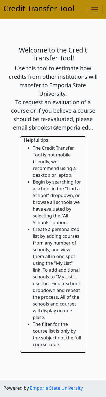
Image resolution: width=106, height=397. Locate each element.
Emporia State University (56, 388)
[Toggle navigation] (95, 9)
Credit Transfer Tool (38, 8)
